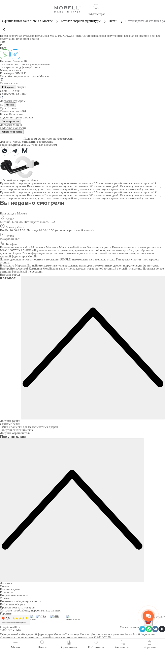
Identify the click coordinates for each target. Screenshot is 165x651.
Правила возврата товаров (17, 607)
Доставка (6, 583)
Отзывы (5, 598)
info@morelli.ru (10, 627)
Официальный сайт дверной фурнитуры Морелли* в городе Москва (45, 634)
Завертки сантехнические (17, 430)
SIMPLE (20, 73)
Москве (10, 104)
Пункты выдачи (10, 589)
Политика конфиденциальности (20, 601)
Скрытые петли (10, 423)
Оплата (4, 586)
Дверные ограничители (15, 433)
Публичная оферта (12, 604)
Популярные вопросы (14, 595)
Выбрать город (96, 14)
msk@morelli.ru (10, 238)
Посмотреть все (11, 121)
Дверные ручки (10, 420)
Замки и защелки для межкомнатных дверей (29, 426)
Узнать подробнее (12, 131)
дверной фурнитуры (13, 256)
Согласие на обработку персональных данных (30, 610)
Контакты (6, 592)
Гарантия (6, 613)
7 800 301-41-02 (10, 630)
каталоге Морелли (15, 265)
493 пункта (8, 87)
